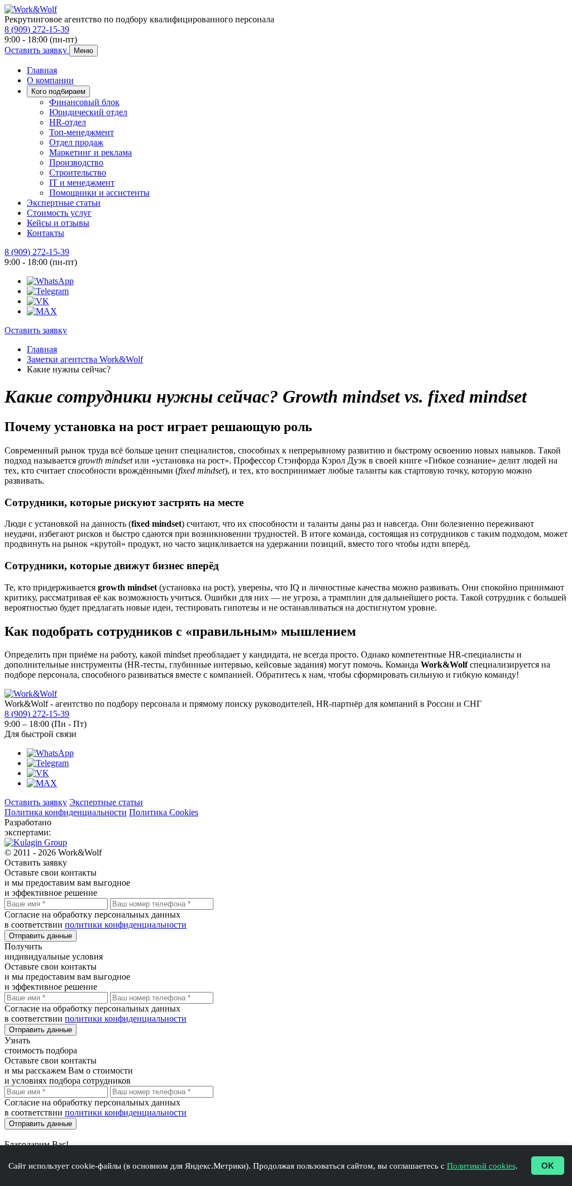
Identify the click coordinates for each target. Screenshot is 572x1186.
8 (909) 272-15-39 (36, 29)
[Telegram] (48, 291)
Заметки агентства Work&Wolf (85, 359)
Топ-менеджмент (81, 132)
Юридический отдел (88, 112)
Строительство (77, 172)
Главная (42, 70)
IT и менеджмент (82, 182)
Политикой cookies (481, 1165)
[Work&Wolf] (30, 9)
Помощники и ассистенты (99, 192)
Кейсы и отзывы (58, 223)
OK (547, 1165)
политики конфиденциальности (126, 924)
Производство (76, 162)
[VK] (38, 301)
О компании (50, 80)
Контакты (45, 233)
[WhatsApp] (50, 281)
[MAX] (42, 311)
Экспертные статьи (64, 202)
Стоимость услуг (59, 213)
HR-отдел (67, 122)
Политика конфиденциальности (65, 812)
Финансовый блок (84, 102)
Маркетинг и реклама (90, 152)
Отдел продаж (76, 142)
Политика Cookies (163, 812)
